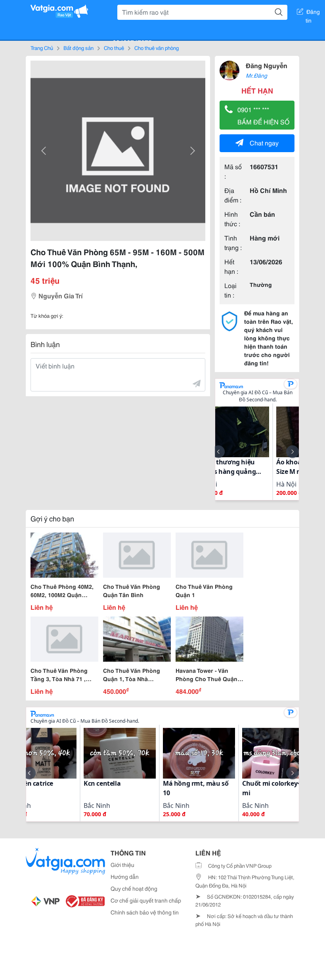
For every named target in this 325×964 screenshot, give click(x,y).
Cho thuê (114, 47)
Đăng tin (313, 13)
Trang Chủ (42, 47)
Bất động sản (78, 47)
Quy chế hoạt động (134, 888)
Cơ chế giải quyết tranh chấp (146, 900)
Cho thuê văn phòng (156, 47)
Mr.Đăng (256, 75)
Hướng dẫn (125, 876)
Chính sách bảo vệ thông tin (145, 912)
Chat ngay (264, 142)
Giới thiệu (122, 865)
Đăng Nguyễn (266, 65)
